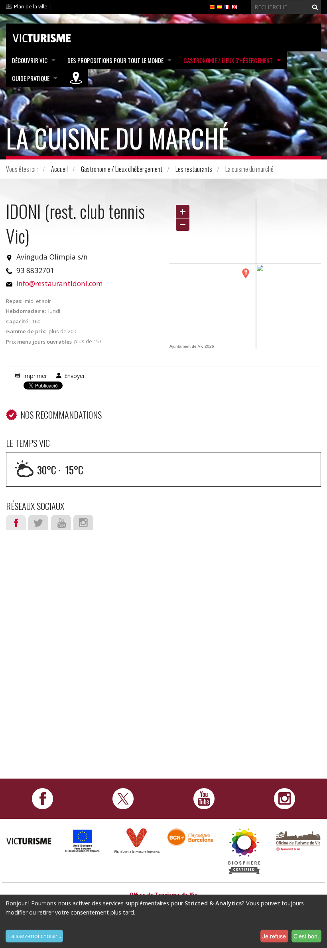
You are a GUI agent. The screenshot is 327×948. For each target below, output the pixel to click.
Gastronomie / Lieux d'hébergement (228, 60)
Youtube (61, 522)
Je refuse (274, 936)
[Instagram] (284, 798)
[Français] (227, 6)
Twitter (38, 522)
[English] (234, 6)
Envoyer (74, 376)
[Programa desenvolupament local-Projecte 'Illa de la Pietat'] (83, 840)
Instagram (83, 522)
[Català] (212, 6)
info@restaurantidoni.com (59, 283)
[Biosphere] (244, 851)
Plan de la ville (30, 6)
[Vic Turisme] (41, 36)
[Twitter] (123, 798)
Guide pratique (30, 78)
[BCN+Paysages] (190, 837)
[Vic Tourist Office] (298, 840)
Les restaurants (193, 169)
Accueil (59, 169)
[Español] (220, 6)
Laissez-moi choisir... (34, 936)
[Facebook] (42, 798)
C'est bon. (306, 936)
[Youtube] (204, 798)
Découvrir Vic (29, 60)
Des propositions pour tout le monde (115, 60)
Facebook (16, 522)
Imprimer (35, 376)
